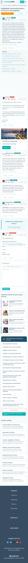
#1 (24, 19)
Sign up (22, 1)
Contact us (14, 495)
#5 (24, 204)
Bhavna (7, 97)
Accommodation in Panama (8, 56)
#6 (24, 234)
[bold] (4, 266)
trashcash (7, 17)
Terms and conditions (14, 550)
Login (18, 1)
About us (14, 504)
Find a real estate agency (14, 227)
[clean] (22, 266)
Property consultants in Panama (10, 58)
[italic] (6, 266)
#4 (24, 182)
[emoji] (14, 266)
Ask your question (14, 410)
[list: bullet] (16, 266)
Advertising (14, 499)
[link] (10, 266)
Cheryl (7, 233)
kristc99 (7, 180)
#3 (24, 155)
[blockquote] (8, 266)
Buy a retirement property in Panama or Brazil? (13, 64)
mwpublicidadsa (9, 202)
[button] (20, 266)
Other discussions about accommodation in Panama (13, 414)
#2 (24, 98)
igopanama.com (9, 153)
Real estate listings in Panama (9, 53)
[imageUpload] (12, 266)
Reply (11, 48)
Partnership (14, 508)
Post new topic (7, 13)
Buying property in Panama (8, 71)
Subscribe (20, 13)
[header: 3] (18, 266)
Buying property (6, 68)
